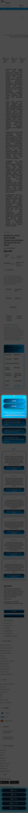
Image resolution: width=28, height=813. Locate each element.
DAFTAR (14, 406)
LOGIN (14, 401)
